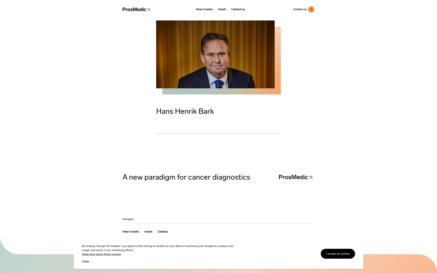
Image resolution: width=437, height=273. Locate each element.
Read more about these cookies (101, 254)
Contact (163, 231)
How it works (204, 9)
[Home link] (136, 9)
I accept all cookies (338, 253)
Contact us (238, 9)
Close (85, 261)
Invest (222, 9)
